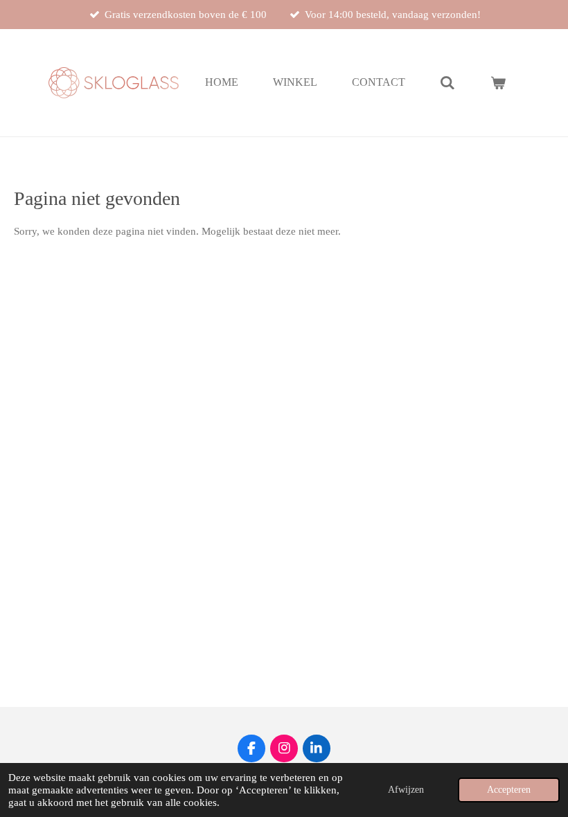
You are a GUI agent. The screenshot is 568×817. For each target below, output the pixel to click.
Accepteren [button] (509, 789)
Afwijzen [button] (406, 789)
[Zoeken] (447, 83)
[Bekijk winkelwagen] (498, 83)
